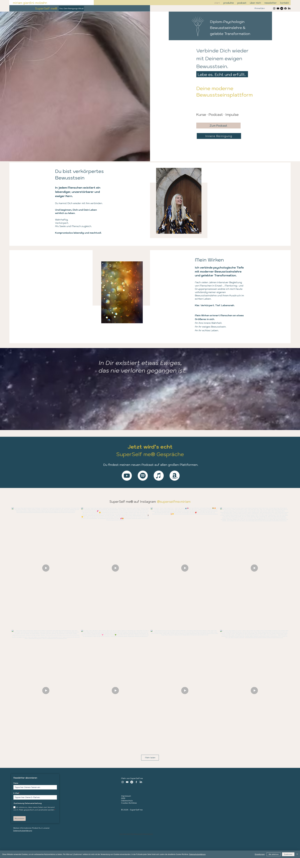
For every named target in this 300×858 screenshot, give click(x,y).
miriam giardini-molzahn (30, 3)
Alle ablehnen (274, 854)
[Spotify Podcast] (143, 476)
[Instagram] (122, 782)
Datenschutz (127, 800)
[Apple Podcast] (159, 476)
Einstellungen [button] (260, 854)
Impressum (126, 796)
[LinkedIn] (289, 8)
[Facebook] (285, 8)
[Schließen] (297, 854)
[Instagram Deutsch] (274, 8)
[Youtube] (278, 8)
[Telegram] (281, 8)
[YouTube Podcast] (127, 476)
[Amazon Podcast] (175, 476)
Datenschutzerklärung (22, 831)
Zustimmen (288, 854)
